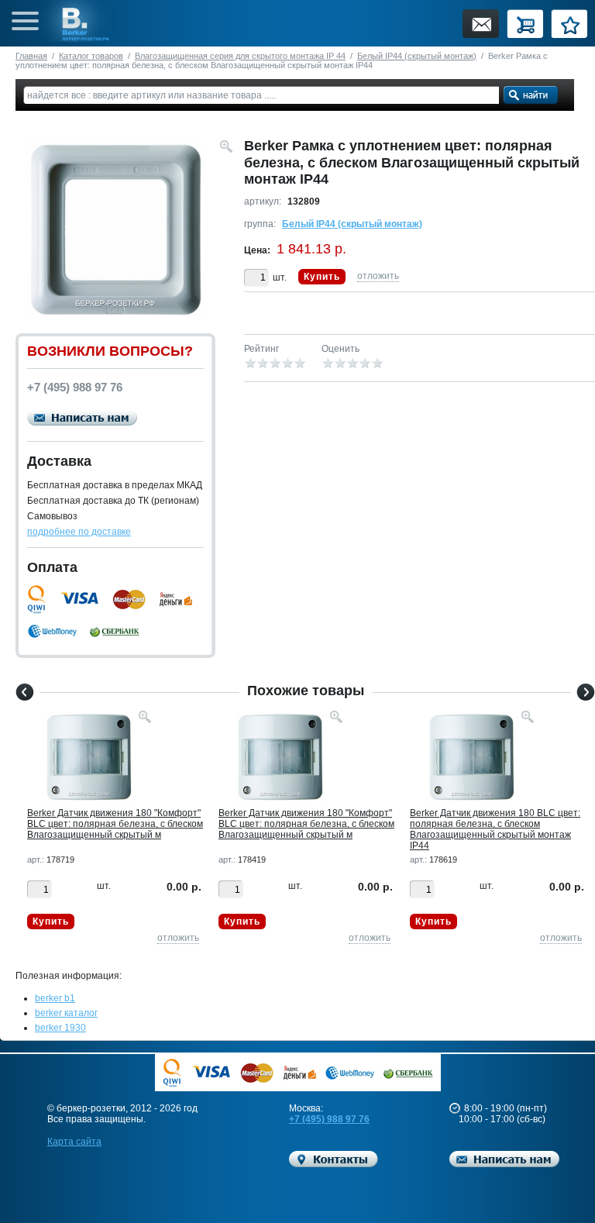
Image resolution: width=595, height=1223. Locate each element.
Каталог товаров (91, 55)
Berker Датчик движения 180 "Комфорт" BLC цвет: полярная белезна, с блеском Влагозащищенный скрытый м (115, 824)
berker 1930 (60, 1027)
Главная (31, 55)
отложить (378, 275)
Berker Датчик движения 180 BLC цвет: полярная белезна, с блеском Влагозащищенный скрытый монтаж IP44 (495, 829)
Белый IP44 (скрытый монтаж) (416, 55)
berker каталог (66, 1013)
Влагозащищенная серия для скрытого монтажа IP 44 (240, 55)
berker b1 (55, 998)
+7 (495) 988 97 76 (329, 1119)
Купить (322, 276)
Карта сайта (74, 1141)
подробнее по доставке (79, 531)
